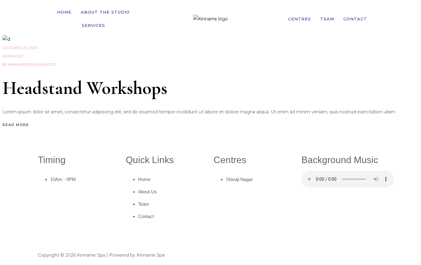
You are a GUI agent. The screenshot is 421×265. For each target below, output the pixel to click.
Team (327, 18)
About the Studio (105, 12)
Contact (355, 18)
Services (93, 25)
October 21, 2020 (20, 47)
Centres (299, 18)
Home (64, 12)
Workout (12, 56)
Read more (15, 125)
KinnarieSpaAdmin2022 (28, 64)
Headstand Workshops (84, 88)
